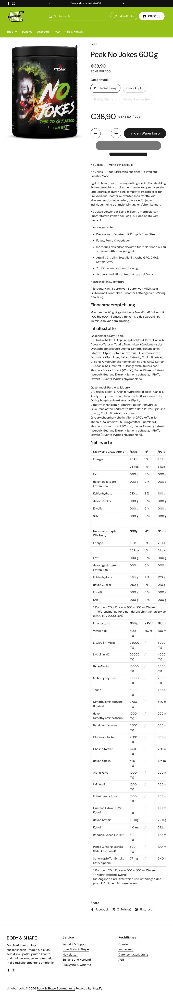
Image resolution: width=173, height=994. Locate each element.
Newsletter (70, 954)
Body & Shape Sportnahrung (56, 988)
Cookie (123, 944)
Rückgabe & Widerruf (77, 965)
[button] (152, 16)
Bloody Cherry (103, 99)
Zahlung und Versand (77, 959)
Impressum (125, 949)
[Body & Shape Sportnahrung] (15, 16)
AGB (121, 959)
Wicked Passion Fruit (137, 99)
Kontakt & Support (75, 944)
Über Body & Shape (76, 949)
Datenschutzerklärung (133, 954)
